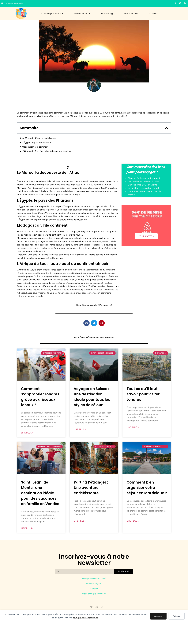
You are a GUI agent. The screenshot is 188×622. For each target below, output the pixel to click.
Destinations (80, 13)
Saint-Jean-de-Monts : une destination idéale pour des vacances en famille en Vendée (40, 493)
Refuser (176, 616)
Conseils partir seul (51, 13)
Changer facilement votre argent (144, 178)
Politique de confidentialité (94, 578)
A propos (94, 588)
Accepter (158, 616)
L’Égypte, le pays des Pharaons (37, 142)
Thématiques (131, 13)
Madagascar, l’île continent (35, 146)
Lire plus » (27, 432)
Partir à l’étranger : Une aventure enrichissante (91, 488)
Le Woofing (107, 13)
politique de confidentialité (85, 617)
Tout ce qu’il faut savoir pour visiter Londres (143, 394)
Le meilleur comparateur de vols (144, 188)
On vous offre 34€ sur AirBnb (142, 184)
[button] (166, 128)
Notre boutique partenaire (94, 593)
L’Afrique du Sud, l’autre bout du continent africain (46, 151)
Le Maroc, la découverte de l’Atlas (39, 138)
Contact (153, 13)
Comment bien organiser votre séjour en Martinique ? (147, 488)
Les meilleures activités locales (143, 181)
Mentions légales (94, 583)
